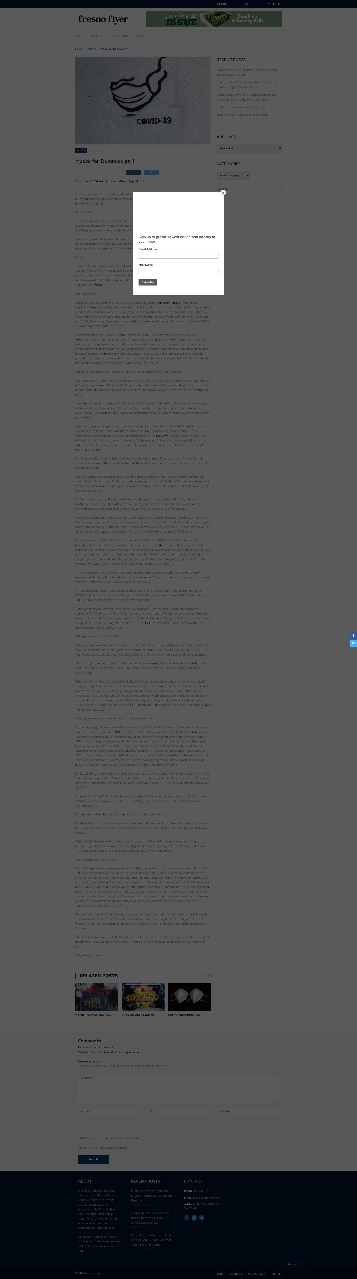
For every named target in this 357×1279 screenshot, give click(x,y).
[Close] (223, 193)
